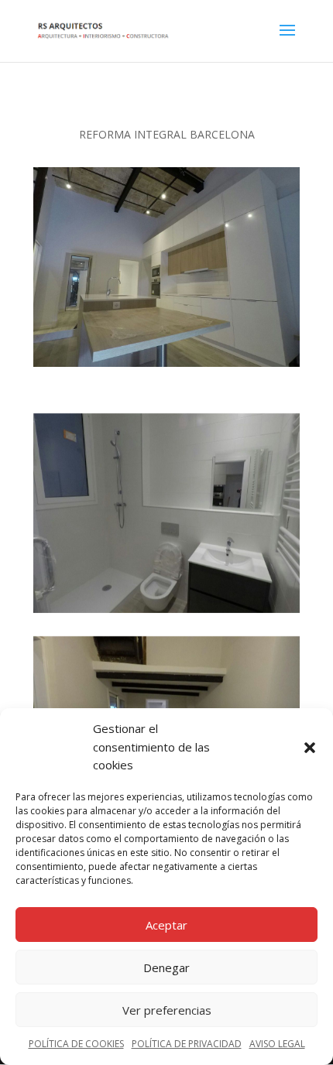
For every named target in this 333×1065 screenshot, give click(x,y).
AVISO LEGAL (277, 1043)
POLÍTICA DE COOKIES (76, 1043)
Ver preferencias (166, 1010)
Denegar (166, 967)
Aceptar (166, 925)
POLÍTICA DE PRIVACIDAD (187, 1043)
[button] (310, 747)
